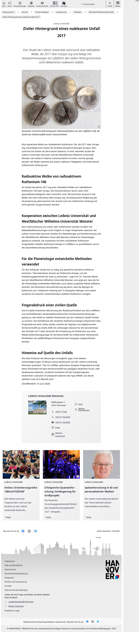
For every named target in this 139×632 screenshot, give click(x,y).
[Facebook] (23, 531)
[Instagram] (29, 531)
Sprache (31, 6)
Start (4, 6)
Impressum (10, 561)
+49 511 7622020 (62, 417)
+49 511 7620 (61, 411)
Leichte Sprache (42, 6)
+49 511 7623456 (62, 422)
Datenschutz (10, 569)
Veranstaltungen (19, 6)
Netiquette (9, 578)
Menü (118, 6)
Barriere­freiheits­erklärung (16, 574)
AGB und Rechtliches (14, 565)
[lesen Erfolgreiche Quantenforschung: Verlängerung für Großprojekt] (61, 485)
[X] (35, 531)
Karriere (64, 6)
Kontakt (8, 586)
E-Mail (57, 427)
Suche (110, 6)
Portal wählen (89, 4)
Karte (9, 6)
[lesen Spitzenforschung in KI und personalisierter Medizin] (101, 485)
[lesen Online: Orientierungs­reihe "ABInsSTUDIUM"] (21, 485)
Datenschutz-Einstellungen (16, 590)
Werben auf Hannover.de (16, 582)
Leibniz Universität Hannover (46, 396)
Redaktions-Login (12, 611)
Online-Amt (54, 6)
